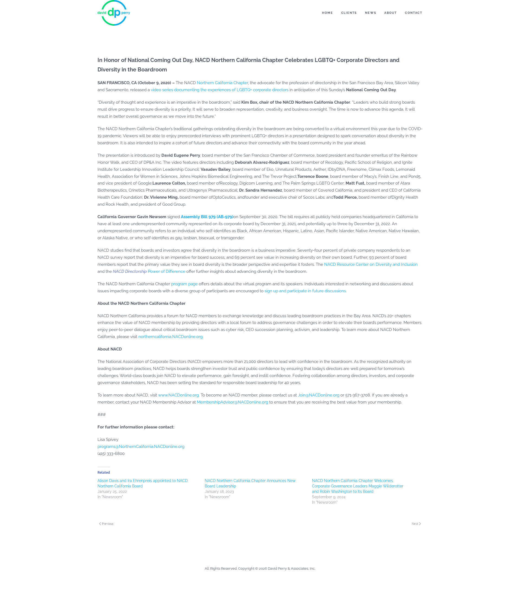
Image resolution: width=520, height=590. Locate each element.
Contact (413, 13)
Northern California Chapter (222, 82)
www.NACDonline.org (178, 395)
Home (327, 13)
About (390, 13)
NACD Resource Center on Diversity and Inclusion (371, 264)
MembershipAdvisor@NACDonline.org (232, 402)
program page (184, 283)
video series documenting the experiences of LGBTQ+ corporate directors (219, 89)
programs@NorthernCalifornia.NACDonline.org (141, 446)
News (370, 13)
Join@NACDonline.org (318, 395)
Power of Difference (149, 271)
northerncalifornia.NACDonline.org (170, 336)
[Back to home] (114, 13)
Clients (349, 13)
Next (415, 524)
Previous (107, 524)
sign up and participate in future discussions (305, 291)
